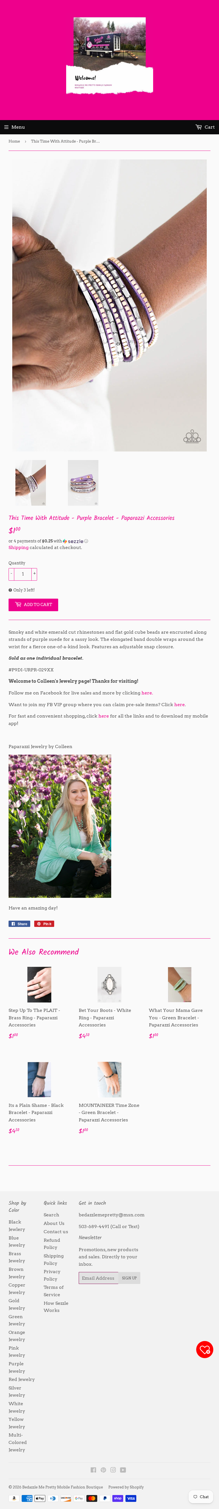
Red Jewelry (22, 1379)
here (179, 704)
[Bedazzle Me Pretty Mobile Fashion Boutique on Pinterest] (103, 1470)
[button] (109, 541)
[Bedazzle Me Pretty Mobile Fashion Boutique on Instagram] (113, 1470)
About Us (54, 1223)
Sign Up (129, 1278)
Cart (209, 127)
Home (14, 141)
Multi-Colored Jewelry (18, 1442)
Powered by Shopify (126, 1487)
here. (147, 693)
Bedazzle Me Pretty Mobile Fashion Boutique (62, 1487)
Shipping (19, 547)
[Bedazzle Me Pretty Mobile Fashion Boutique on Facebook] (93, 1470)
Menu (18, 127)
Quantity (17, 563)
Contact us (56, 1231)
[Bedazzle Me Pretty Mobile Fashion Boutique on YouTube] (123, 1470)
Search (51, 1215)
